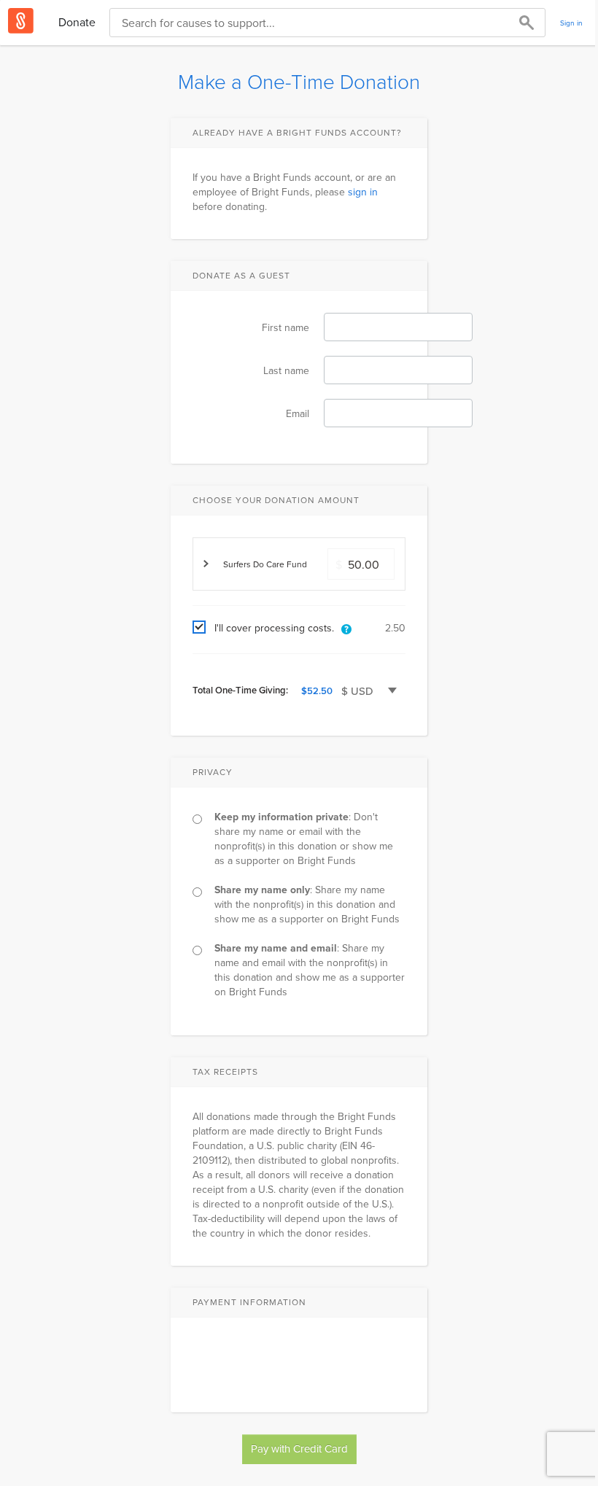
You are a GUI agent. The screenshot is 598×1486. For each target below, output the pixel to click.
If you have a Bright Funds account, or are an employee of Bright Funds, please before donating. (294, 192)
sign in (363, 191)
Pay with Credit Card (299, 1448)
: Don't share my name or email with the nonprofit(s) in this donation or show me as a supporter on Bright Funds (303, 838)
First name (285, 327)
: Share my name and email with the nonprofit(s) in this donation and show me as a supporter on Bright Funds (309, 970)
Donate (77, 22)
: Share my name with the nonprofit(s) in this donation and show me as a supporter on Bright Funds (307, 904)
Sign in (571, 22)
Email (297, 413)
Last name (286, 370)
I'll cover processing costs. (274, 628)
